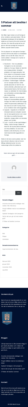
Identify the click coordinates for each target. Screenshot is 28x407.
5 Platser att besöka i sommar (11, 221)
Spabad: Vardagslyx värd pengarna (12, 213)
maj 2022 (5, 270)
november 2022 (7, 267)
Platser (19, 30)
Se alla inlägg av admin (14, 177)
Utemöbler (5, 239)
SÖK (18, 193)
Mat (3, 233)
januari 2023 (6, 264)
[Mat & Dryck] (14, 6)
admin (4, 30)
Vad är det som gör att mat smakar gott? (13, 369)
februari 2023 (6, 261)
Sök (3, 189)
